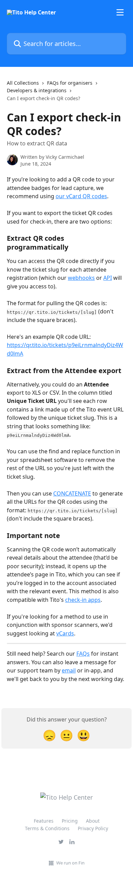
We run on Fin (70, 863)
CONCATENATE (72, 493)
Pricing (70, 821)
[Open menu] (120, 12)
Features (44, 821)
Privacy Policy (93, 828)
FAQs (83, 653)
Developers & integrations (36, 90)
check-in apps (83, 600)
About (93, 821)
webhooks (81, 278)
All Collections (23, 83)
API (107, 278)
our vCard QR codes (81, 196)
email (69, 670)
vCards (65, 633)
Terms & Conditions (47, 828)
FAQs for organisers (69, 83)
